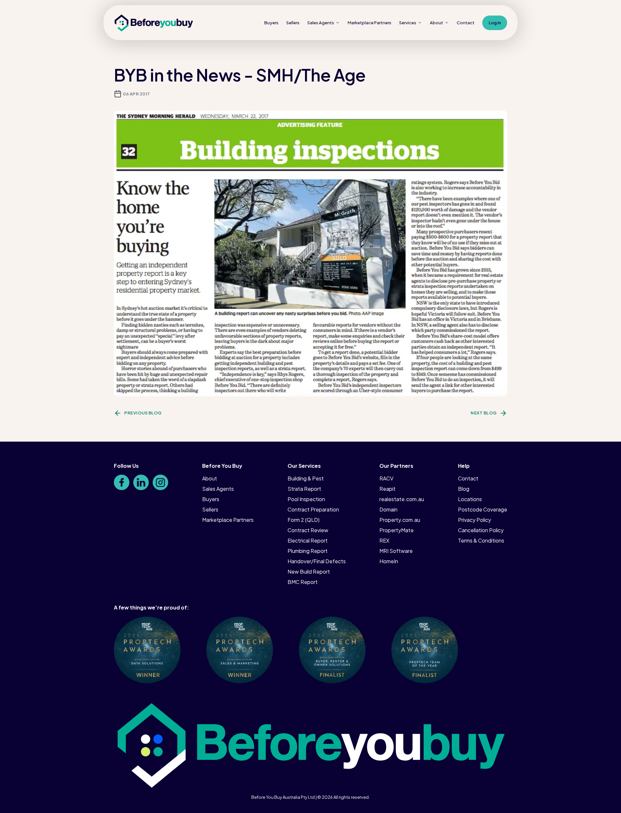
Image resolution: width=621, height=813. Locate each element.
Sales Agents (320, 22)
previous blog (143, 412)
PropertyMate (396, 530)
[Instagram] (160, 482)
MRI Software (396, 550)
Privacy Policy (474, 519)
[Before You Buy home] (154, 22)
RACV (386, 478)
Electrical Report (308, 540)
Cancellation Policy (481, 530)
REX (384, 540)
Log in (495, 22)
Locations (470, 499)
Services (407, 22)
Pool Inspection (306, 499)
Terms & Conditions (481, 540)
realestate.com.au (401, 499)
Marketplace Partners (228, 519)
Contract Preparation (313, 509)
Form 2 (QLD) (304, 519)
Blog (463, 488)
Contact (465, 22)
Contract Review (308, 530)
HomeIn (388, 561)
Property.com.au (399, 519)
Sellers (293, 22)
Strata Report (304, 488)
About (436, 22)
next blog (484, 412)
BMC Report (303, 581)
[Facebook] (121, 482)
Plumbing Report (308, 550)
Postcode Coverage (482, 509)
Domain (388, 509)
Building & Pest (306, 478)
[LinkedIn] (141, 482)
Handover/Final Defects (317, 561)
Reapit (387, 488)
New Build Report (309, 571)
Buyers (271, 22)
